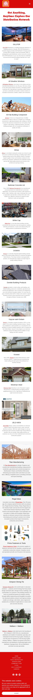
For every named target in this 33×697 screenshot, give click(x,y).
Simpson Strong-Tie (8, 587)
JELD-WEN (6, 425)
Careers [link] (16, 669)
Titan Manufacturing (10, 465)
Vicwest (12, 357)
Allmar (3, 153)
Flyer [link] (16, 665)
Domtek (6, 287)
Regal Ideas (19, 502)
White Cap (7, 223)
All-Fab (7, 118)
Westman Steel (7, 388)
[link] (5, 4)
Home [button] (16, 656)
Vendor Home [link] (16, 661)
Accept (16, 693)
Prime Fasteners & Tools (9, 546)
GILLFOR (5, 47)
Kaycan (5, 322)
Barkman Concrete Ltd (15, 188)
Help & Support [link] (16, 667)
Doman (5, 253)
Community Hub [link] (16, 663)
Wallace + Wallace (7, 631)
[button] (29, 3)
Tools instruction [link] (16, 659)
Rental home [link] (16, 658)
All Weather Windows (7, 84)
